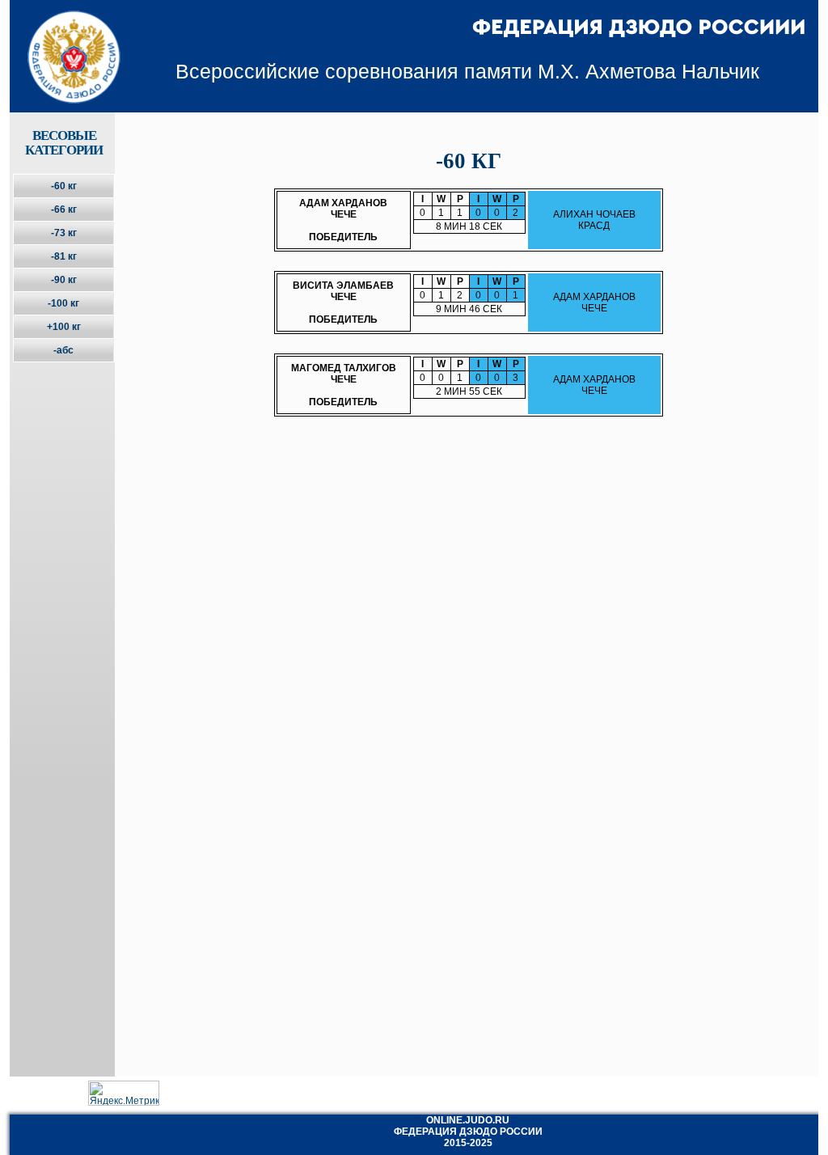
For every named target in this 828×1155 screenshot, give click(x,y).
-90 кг (64, 280)
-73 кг (64, 233)
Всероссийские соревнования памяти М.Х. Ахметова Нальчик (467, 71)
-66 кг (64, 209)
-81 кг (64, 256)
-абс (63, 350)
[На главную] (63, 42)
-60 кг (64, 186)
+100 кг (64, 326)
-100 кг (63, 303)
